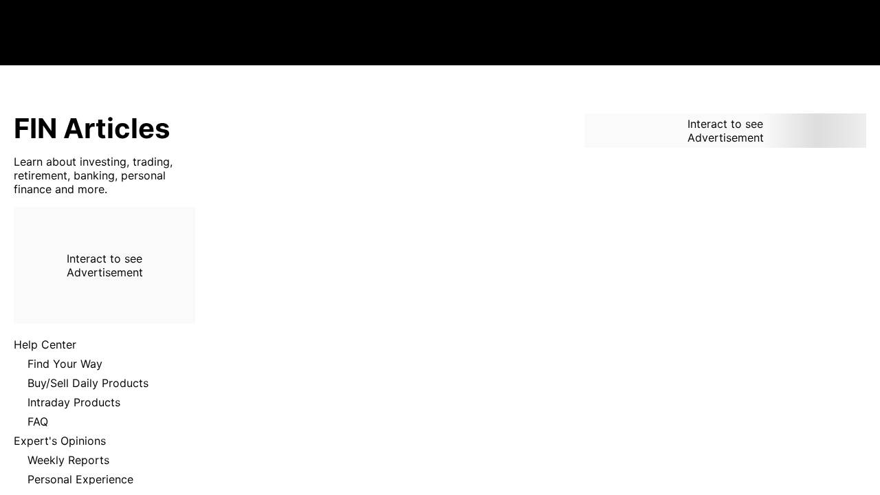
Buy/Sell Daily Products (88, 383)
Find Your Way (65, 364)
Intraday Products (74, 402)
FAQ (38, 421)
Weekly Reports (68, 460)
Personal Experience (80, 479)
